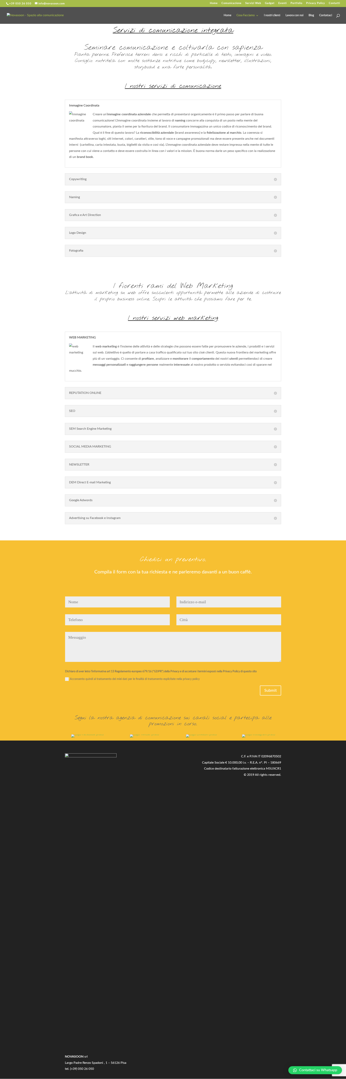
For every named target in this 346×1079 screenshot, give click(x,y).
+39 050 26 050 (20, 3)
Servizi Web (253, 3)
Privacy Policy (315, 3)
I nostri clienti (272, 15)
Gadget (270, 3)
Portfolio (296, 3)
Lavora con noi (294, 15)
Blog (311, 15)
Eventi (282, 3)
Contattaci (325, 15)
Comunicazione (231, 3)
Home (214, 3)
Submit (270, 691)
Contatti (334, 3)
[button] (315, 1070)
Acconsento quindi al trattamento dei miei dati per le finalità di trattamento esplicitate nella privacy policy (135, 679)
